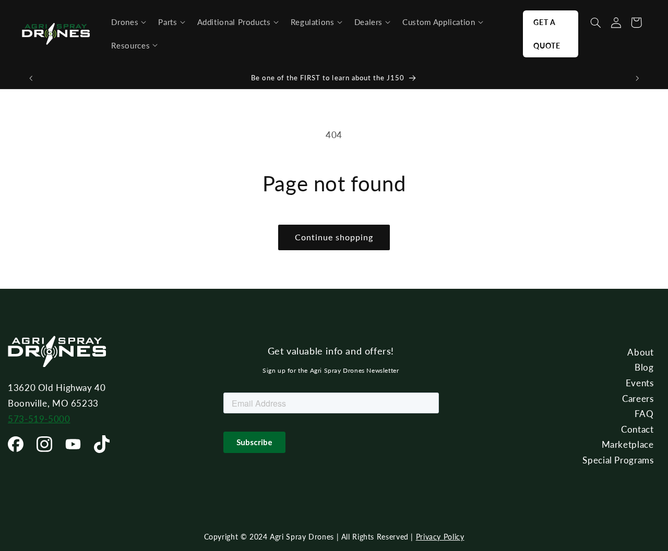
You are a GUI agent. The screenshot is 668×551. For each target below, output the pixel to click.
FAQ (644, 413)
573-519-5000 (39, 418)
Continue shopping (334, 237)
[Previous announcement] (30, 78)
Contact (637, 429)
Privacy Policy (440, 536)
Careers (637, 398)
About (640, 352)
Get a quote (546, 34)
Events (640, 382)
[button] (128, 22)
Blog (644, 367)
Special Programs (617, 460)
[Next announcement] (637, 78)
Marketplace (628, 444)
